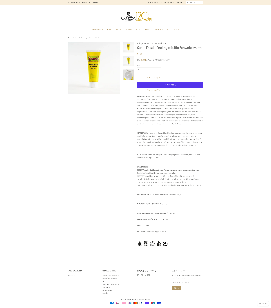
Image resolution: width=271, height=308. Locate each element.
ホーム (70, 38)
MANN (146, 29)
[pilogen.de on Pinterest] (142, 276)
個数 (139, 65)
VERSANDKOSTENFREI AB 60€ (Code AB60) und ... (84, 3)
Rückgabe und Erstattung (110, 275)
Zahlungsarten (107, 290)
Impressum (106, 287)
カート (181, 3)
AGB (103, 281)
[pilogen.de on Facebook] (138, 276)
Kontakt (105, 293)
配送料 (143, 60)
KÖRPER (129, 29)
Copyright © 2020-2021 (109, 278)
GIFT (109, 29)
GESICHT (118, 29)
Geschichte (71, 275)
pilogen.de (135, 299)
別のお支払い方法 (153, 90)
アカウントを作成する (166, 3)
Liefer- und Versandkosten (110, 284)
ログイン (150, 3)
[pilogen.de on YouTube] (148, 276)
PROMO (176, 29)
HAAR (138, 29)
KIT (168, 29)
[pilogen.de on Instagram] (145, 276)
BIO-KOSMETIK (97, 29)
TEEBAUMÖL (158, 29)
